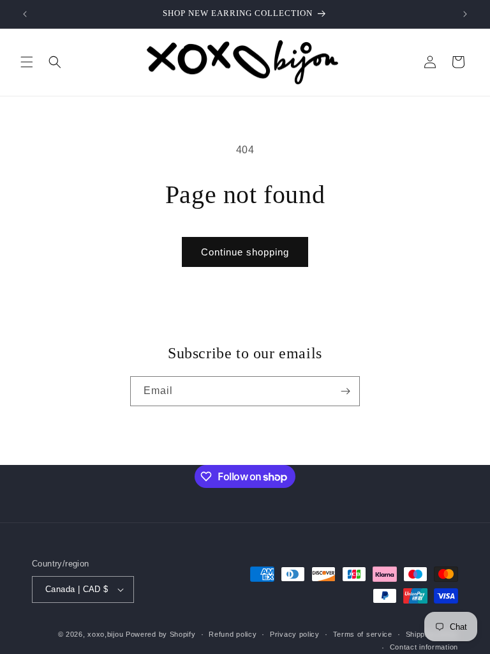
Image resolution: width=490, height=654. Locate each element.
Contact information (424, 647)
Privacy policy (295, 634)
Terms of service (362, 634)
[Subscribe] (345, 391)
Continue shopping (245, 252)
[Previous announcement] (25, 14)
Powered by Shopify (161, 634)
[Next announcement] (465, 14)
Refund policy (232, 634)
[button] (27, 62)
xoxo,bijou (105, 634)
